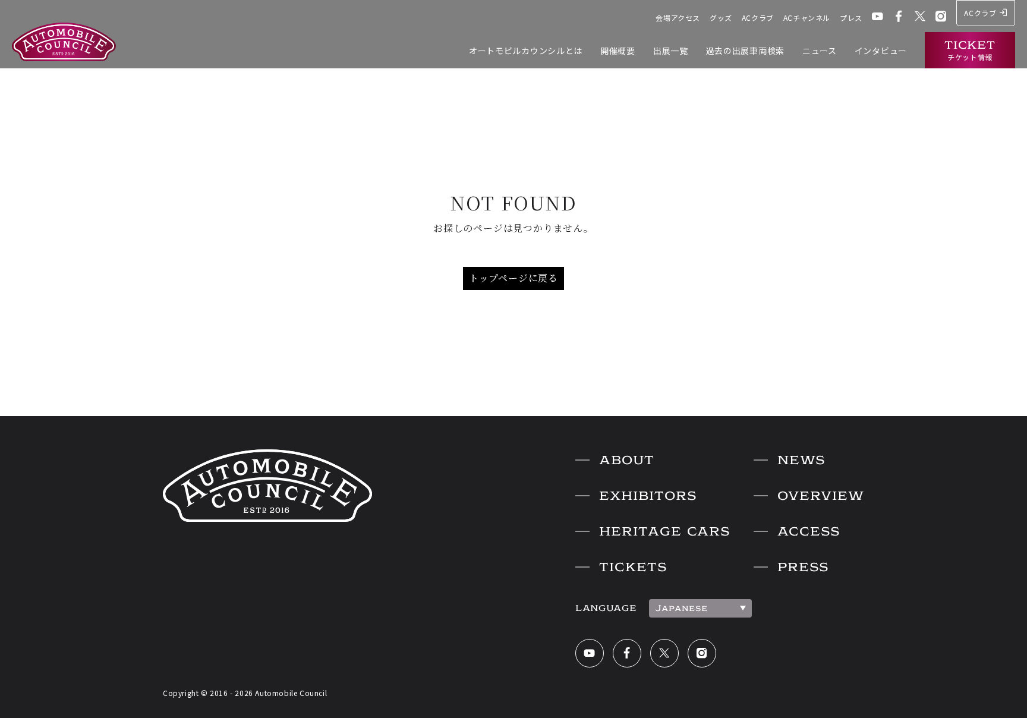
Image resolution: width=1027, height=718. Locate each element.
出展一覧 (670, 50)
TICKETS (633, 567)
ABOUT (626, 460)
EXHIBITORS (648, 496)
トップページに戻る (513, 278)
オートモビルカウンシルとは (525, 50)
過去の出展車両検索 (745, 50)
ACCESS (808, 531)
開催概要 (617, 50)
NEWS (801, 460)
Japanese (682, 608)
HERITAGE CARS (664, 531)
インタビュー (881, 50)
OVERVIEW (820, 496)
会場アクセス (678, 17)
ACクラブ (758, 17)
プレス (851, 17)
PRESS (802, 567)
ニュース (819, 50)
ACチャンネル (806, 17)
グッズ (721, 17)
